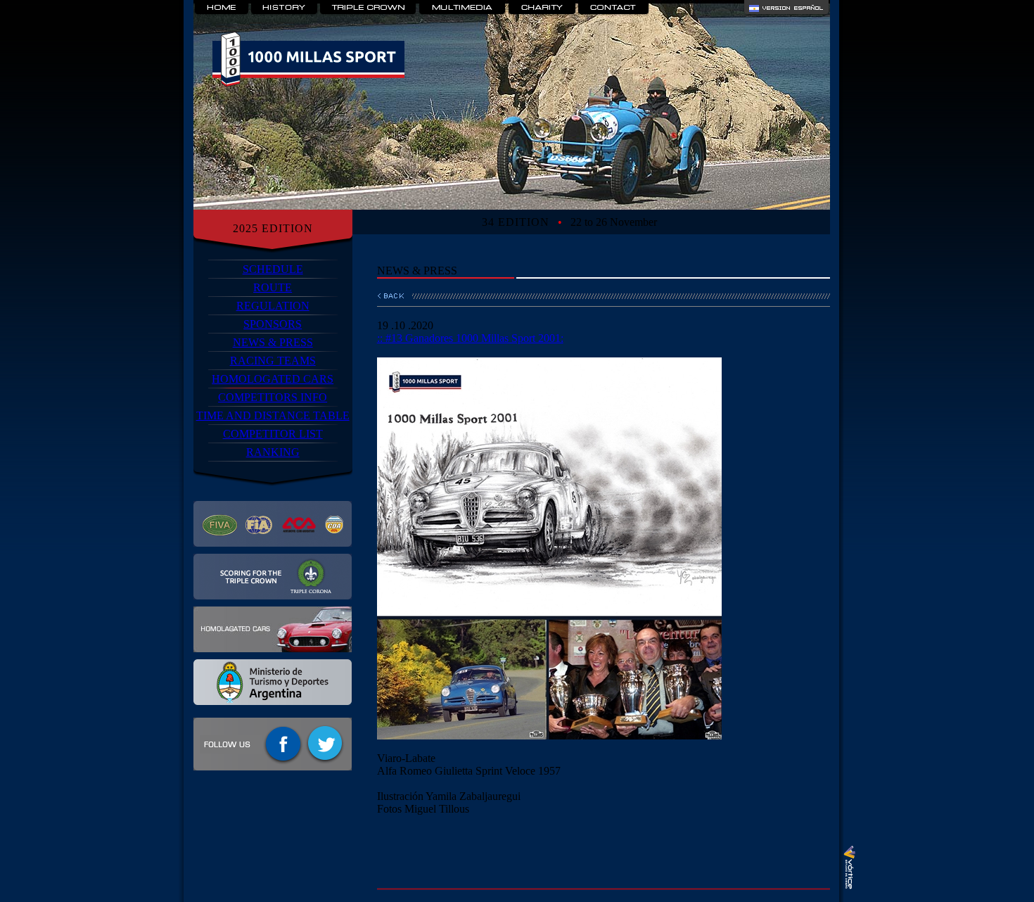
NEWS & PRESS (273, 342)
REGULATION (272, 306)
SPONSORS (272, 324)
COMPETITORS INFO (272, 397)
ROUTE (272, 287)
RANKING (273, 452)
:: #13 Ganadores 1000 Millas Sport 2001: (470, 338)
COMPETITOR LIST (273, 434)
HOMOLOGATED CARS (272, 379)
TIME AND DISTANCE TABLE (273, 415)
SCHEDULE (273, 269)
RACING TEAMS (273, 361)
